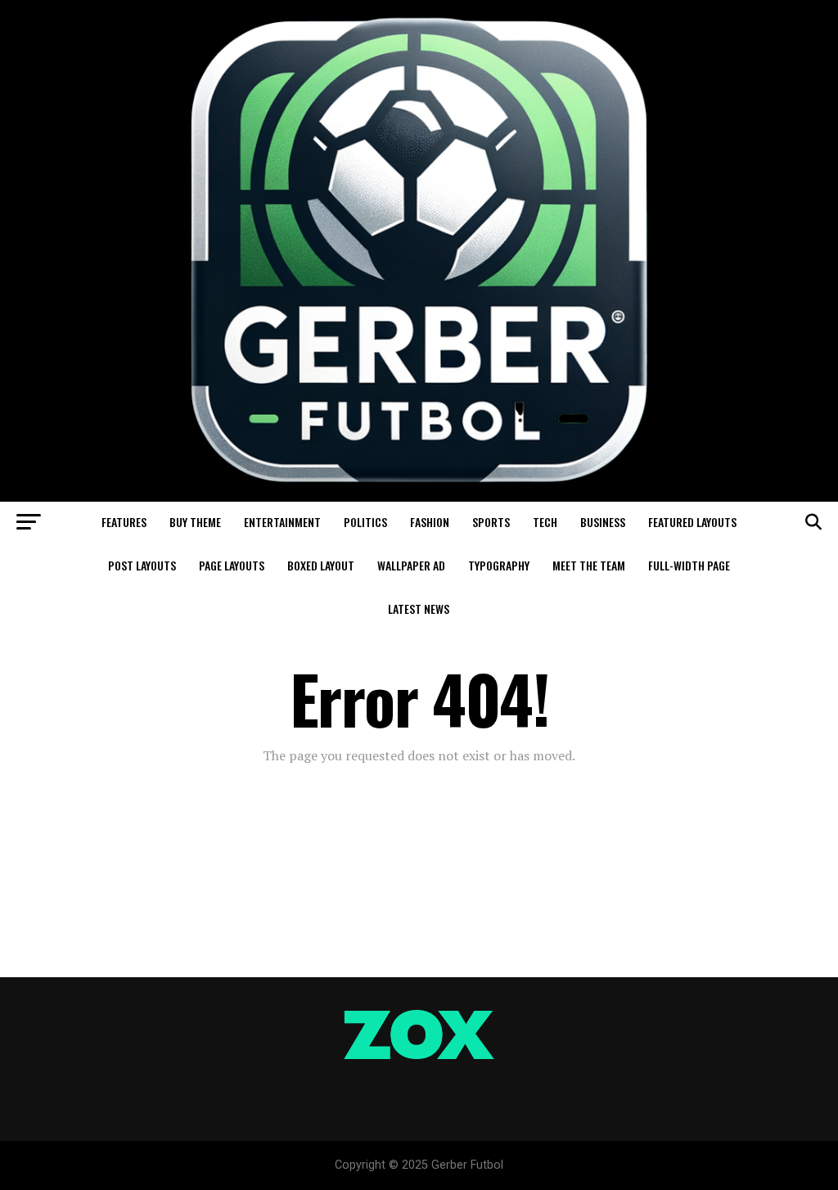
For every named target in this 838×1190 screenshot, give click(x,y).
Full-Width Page (689, 565)
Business (602, 521)
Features (123, 521)
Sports (491, 521)
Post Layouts (142, 565)
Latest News (418, 608)
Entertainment (282, 521)
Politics (365, 521)
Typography (498, 565)
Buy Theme (195, 521)
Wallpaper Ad (411, 565)
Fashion (429, 521)
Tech (545, 521)
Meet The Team (588, 565)
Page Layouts (231, 565)
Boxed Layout (320, 565)
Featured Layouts (692, 521)
